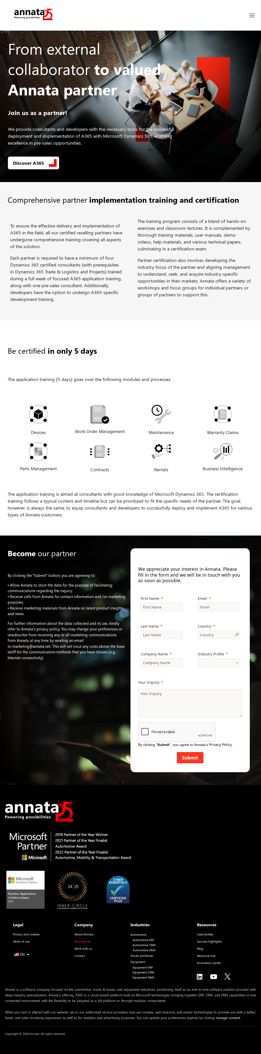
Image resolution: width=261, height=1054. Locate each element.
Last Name (150, 626)
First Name (150, 598)
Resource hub (206, 956)
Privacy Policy (220, 744)
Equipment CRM (143, 972)
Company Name (154, 654)
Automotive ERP (143, 940)
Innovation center (209, 963)
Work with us (83, 948)
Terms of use (21, 941)
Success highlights (209, 941)
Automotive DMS (144, 950)
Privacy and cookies (26, 934)
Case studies (205, 934)
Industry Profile (211, 654)
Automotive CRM (144, 945)
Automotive (138, 934)
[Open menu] (252, 15)
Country (204, 626)
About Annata (83, 934)
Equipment (137, 962)
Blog (200, 948)
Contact (79, 956)
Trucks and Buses (141, 956)
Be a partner (82, 941)
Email (202, 598)
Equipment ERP (143, 967)
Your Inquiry (148, 682)
